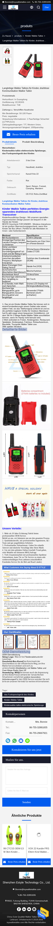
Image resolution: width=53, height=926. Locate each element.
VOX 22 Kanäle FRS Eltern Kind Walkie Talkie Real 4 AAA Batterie (24, 850)
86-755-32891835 (42, 2)
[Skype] (8, 741)
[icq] (27, 741)
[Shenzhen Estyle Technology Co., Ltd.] (14, 7)
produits (18, 36)
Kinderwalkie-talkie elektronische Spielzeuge (24, 705)
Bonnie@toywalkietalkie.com (17, 2)
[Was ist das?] (14, 741)
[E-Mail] (21, 741)
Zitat (47, 7)
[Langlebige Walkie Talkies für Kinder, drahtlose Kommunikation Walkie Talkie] (32, 65)
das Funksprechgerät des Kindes (19, 694)
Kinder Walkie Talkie (34, 36)
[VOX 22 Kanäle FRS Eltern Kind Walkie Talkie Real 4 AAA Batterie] (24, 835)
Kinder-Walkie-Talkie (13, 700)
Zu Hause (6, 36)
